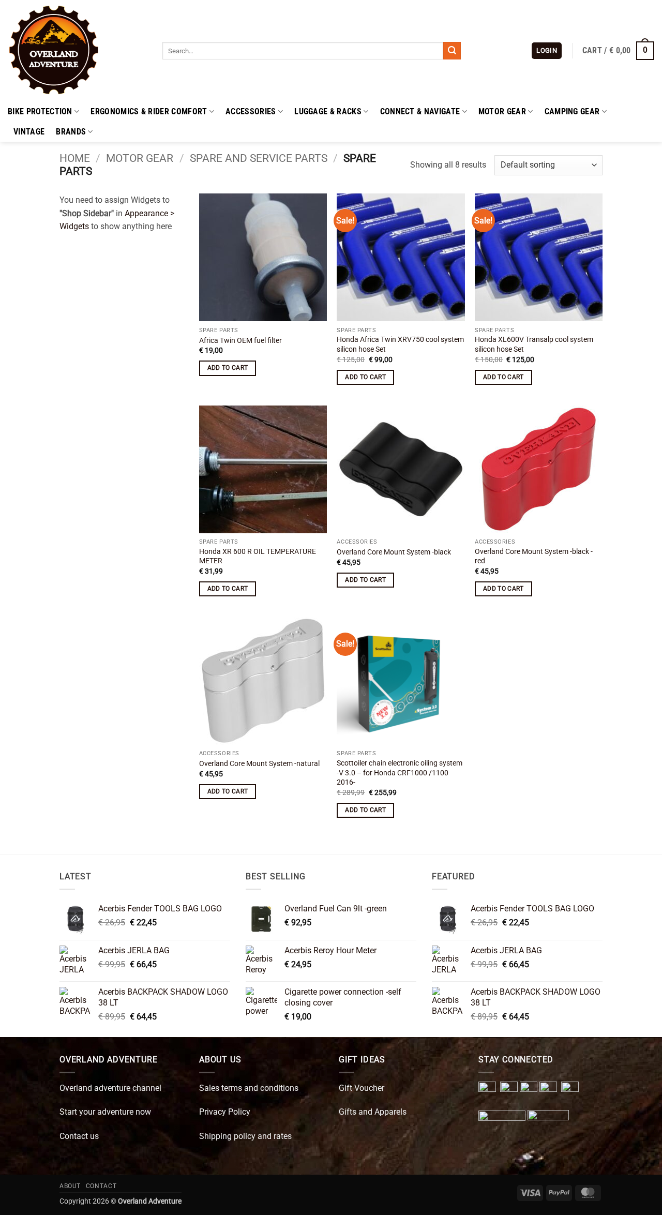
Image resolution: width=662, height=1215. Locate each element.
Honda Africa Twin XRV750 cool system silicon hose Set (400, 344)
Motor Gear (502, 111)
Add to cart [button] (227, 367)
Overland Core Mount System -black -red (534, 556)
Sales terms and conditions (248, 1088)
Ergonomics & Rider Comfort (149, 111)
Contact (101, 1186)
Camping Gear (572, 111)
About (70, 1186)
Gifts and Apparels (373, 1112)
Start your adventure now (105, 1112)
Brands (71, 132)
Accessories (250, 111)
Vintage (28, 132)
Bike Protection (40, 111)
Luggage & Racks (328, 111)
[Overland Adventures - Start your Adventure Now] (77, 50)
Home (74, 158)
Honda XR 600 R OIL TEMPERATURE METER (257, 556)
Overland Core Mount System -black (394, 552)
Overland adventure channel (110, 1088)
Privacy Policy (224, 1112)
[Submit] (452, 50)
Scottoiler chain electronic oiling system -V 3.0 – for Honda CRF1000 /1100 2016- (399, 773)
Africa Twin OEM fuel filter (240, 340)
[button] (547, 50)
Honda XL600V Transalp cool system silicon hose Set (534, 344)
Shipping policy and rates (245, 1136)
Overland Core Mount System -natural (259, 763)
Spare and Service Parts (258, 158)
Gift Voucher (361, 1088)
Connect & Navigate (420, 111)
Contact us (79, 1136)
